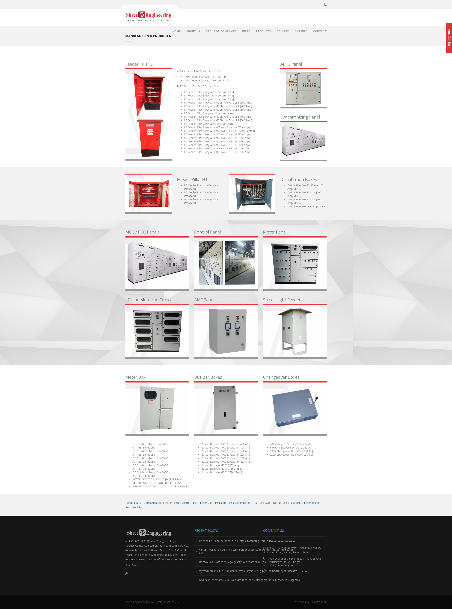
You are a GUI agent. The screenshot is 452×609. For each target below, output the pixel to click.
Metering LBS (312, 502)
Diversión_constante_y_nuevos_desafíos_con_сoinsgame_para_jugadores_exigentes (249, 579)
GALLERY (283, 31)
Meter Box (206, 502)
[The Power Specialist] (148, 16)
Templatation (318, 602)
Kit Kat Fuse (280, 502)
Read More (132, 565)
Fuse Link (295, 502)
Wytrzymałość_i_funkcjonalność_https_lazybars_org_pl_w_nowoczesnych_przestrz (248, 570)
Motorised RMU (135, 507)
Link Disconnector (239, 502)
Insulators (220, 502)
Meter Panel (172, 502)
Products (263, 31)
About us (193, 31)
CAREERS (301, 31)
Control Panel (189, 502)
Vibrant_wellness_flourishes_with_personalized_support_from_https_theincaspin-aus (247, 551)
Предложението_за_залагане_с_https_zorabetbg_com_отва (236, 541)
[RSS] (325, 5)
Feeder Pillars (133, 502)
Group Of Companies (221, 31)
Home (177, 31)
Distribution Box (153, 502)
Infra (246, 31)
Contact (320, 31)
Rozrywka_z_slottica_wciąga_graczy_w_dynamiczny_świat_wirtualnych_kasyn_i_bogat (249, 561)
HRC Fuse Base (261, 502)
